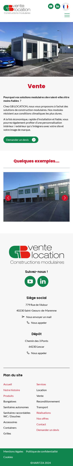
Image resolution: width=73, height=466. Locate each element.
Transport (42, 407)
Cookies (8, 457)
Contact (41, 424)
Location (41, 390)
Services (41, 384)
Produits (8, 395)
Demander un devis (17, 139)
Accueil (7, 384)
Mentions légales (13, 451)
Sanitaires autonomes (16, 407)
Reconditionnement (48, 401)
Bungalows (9, 401)
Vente (39, 395)
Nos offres (42, 418)
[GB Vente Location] (16, 9)
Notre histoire (11, 390)
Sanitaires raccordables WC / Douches (16, 414)
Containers (9, 427)
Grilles (7, 433)
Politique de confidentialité (42, 451)
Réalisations (43, 412)
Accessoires (10, 422)
